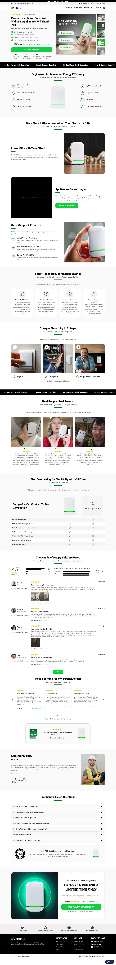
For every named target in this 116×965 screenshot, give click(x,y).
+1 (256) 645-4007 (98, 947)
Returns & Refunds (79, 944)
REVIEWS (86, 8)
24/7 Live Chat (97, 944)
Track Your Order (78, 949)
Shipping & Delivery (79, 941)
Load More (58, 672)
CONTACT (98, 8)
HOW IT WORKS (78, 8)
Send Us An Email (97, 941)
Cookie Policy (59, 947)
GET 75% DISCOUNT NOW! (81, 906)
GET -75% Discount (32, 50)
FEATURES (69, 8)
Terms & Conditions (61, 941)
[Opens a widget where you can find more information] (109, 962)
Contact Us (77, 947)
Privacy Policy (59, 944)
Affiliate (58, 949)
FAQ (92, 8)
